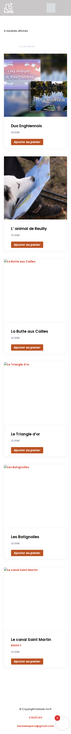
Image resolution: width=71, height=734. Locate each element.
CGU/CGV (35, 717)
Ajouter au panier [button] (27, 142)
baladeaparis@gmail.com (35, 726)
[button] (51, 8)
